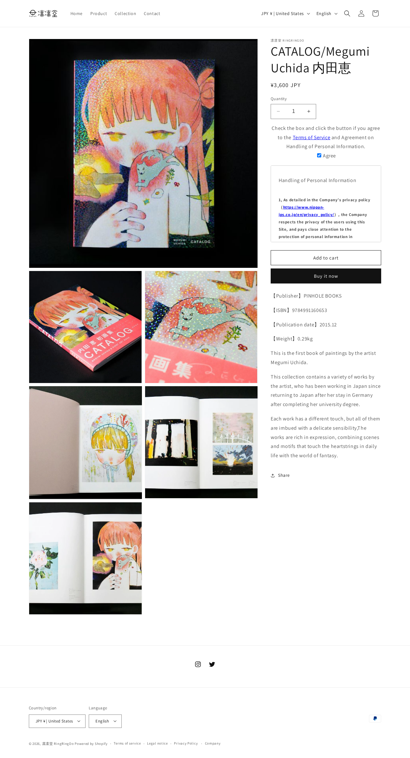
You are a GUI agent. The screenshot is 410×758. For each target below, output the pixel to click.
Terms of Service (312, 137)
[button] (347, 13)
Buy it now (326, 276)
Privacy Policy (186, 743)
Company (213, 743)
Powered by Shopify (91, 743)
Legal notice (157, 743)
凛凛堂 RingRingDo (58, 743)
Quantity (279, 98)
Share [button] (284, 475)
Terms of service (127, 743)
